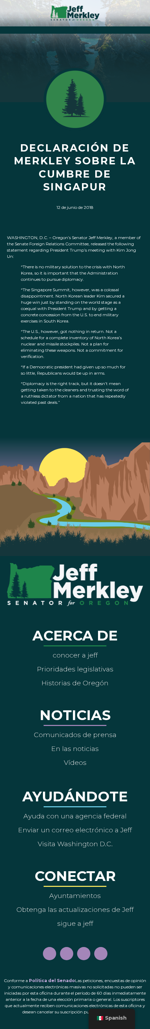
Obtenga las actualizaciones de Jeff (75, 909)
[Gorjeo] (100, 953)
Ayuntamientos (75, 895)
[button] (75, 28)
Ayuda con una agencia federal (75, 815)
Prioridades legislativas (75, 668)
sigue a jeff (75, 923)
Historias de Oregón (75, 682)
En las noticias (75, 748)
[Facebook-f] (49, 953)
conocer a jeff (75, 655)
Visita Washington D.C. (75, 843)
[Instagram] (66, 953)
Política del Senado (52, 980)
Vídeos (75, 762)
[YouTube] (83, 953)
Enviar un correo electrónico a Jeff (75, 829)
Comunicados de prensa (75, 734)
